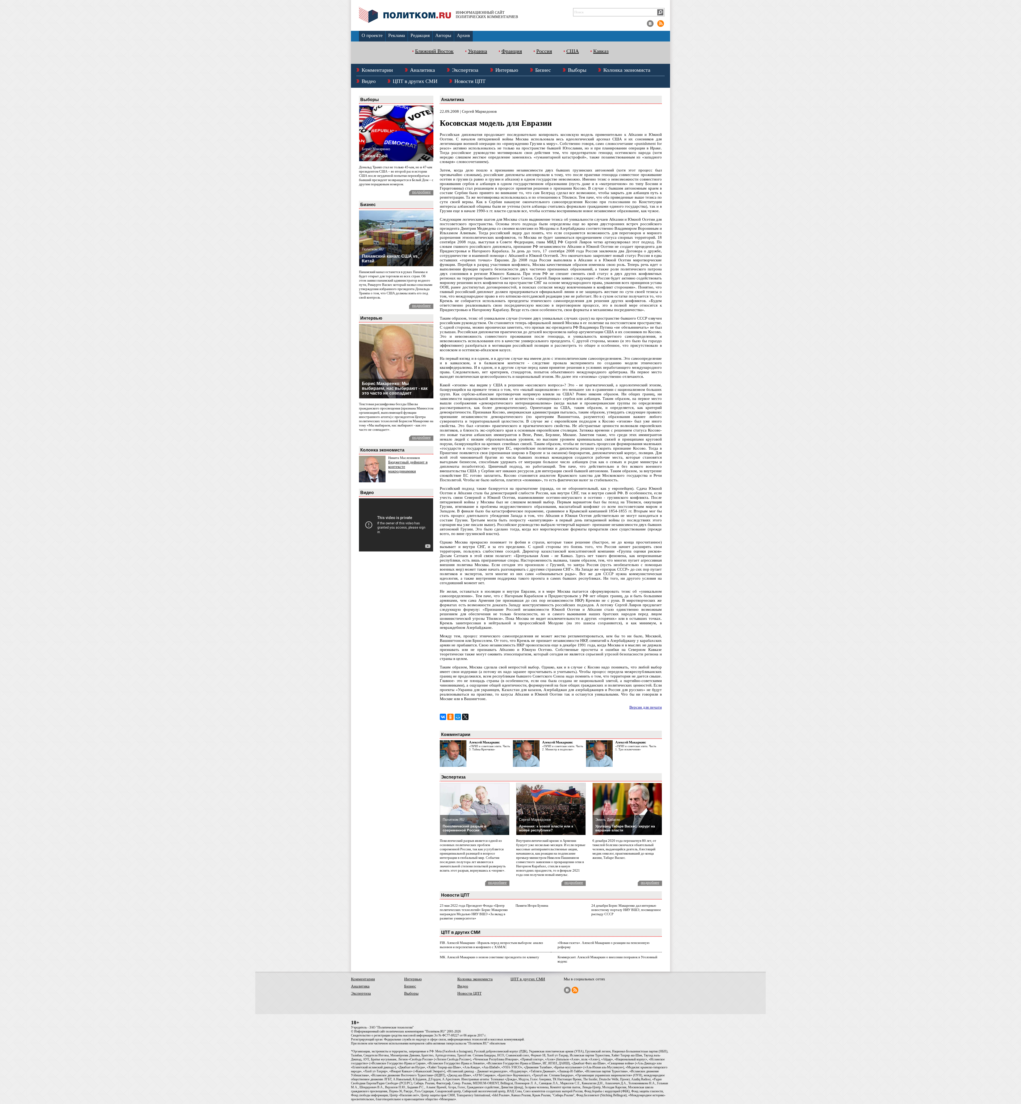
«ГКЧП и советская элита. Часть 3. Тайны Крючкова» (489, 748)
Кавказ (601, 51)
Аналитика (422, 70)
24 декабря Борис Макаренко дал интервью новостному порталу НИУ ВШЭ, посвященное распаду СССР (626, 910)
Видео (369, 81)
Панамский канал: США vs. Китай (390, 258)
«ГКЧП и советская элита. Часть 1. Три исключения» (635, 748)
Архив (463, 35)
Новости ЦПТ (470, 81)
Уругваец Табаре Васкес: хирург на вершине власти (625, 828)
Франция (511, 51)
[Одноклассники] (450, 717)
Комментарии (377, 70)
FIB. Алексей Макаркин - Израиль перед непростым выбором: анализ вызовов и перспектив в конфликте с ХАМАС (491, 945)
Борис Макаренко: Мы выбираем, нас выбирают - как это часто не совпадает (395, 388)
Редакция (420, 35)
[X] (465, 717)
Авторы (443, 35)
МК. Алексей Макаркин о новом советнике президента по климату (489, 957)
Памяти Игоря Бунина (532, 906)
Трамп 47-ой (375, 156)
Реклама (396, 35)
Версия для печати (645, 707)
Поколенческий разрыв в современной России (464, 828)
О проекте (372, 35)
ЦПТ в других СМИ (415, 81)
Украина (477, 51)
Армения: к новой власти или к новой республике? (546, 828)
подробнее (421, 192)
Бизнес (543, 70)
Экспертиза (465, 70)
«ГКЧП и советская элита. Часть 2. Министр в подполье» (562, 748)
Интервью (506, 70)
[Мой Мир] (458, 717)
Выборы (577, 70)
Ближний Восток (434, 51)
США (572, 51)
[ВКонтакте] (443, 717)
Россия (544, 51)
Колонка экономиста (626, 70)
